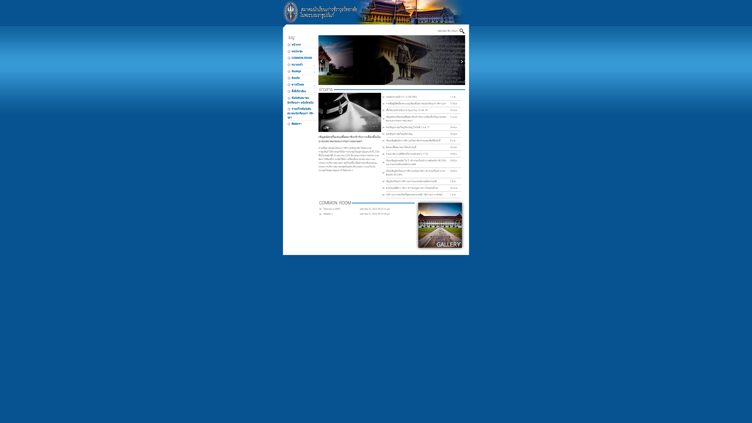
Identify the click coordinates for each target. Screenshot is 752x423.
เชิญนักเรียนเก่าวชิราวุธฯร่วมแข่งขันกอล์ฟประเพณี (411, 181)
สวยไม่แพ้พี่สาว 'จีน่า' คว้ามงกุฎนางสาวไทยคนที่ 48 (412, 188)
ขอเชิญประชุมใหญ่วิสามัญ (399, 134)
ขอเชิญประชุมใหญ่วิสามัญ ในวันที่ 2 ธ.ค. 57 (408, 127)
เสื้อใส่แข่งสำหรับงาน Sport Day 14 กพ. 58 (407, 110)
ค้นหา (455, 31)
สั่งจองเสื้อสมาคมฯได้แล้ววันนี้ (401, 147)
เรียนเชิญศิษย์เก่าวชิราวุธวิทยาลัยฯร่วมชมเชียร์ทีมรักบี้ (413, 140)
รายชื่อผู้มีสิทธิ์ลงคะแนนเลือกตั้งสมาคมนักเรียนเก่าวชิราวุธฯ (416, 103)
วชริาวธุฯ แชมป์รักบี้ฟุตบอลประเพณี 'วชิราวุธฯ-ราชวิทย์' (414, 194)
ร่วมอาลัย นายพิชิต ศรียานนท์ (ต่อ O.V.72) (407, 154)
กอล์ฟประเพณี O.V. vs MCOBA (401, 97)
